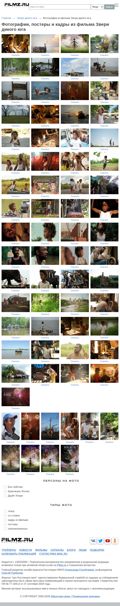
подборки (97, 550)
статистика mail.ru (53, 554)
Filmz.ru (61, 565)
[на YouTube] (107, 541)
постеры (13, 524)
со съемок (14, 515)
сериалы (57, 550)
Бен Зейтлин (15, 487)
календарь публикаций (19, 554)
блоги (71, 550)
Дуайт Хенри (15, 495)
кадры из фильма (18, 520)
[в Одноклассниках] (115, 541)
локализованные (18, 528)
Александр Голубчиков (79, 569)
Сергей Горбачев (12, 573)
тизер (11, 511)
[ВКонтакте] (93, 541)
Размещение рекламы (86, 596)
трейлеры (9, 550)
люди (83, 550)
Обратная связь (61, 596)
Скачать (16, 55)
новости (25, 550)
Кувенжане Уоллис (19, 491)
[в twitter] (100, 541)
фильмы (41, 550)
